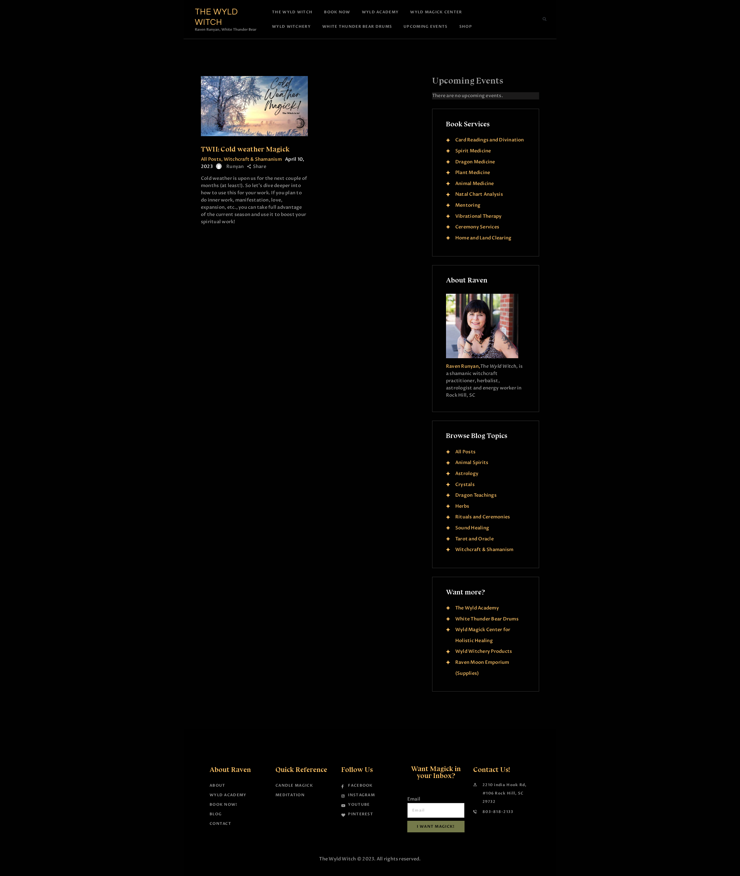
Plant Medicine (472, 172)
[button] (544, 19)
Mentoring (467, 205)
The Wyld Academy (477, 608)
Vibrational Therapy (478, 216)
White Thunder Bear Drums (487, 619)
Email (413, 799)
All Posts (211, 159)
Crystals (465, 484)
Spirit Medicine (473, 151)
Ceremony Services (477, 227)
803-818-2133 (498, 811)
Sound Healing (472, 528)
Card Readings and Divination (489, 140)
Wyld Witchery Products (483, 651)
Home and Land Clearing (483, 238)
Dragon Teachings (476, 495)
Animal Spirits (471, 462)
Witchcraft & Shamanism (253, 159)
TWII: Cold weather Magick (245, 149)
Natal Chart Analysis (479, 194)
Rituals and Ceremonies (482, 517)
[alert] (485, 95)
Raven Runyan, (463, 366)
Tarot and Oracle (474, 539)
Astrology (466, 473)
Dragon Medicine (475, 162)
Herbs (462, 506)
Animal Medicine (474, 183)
